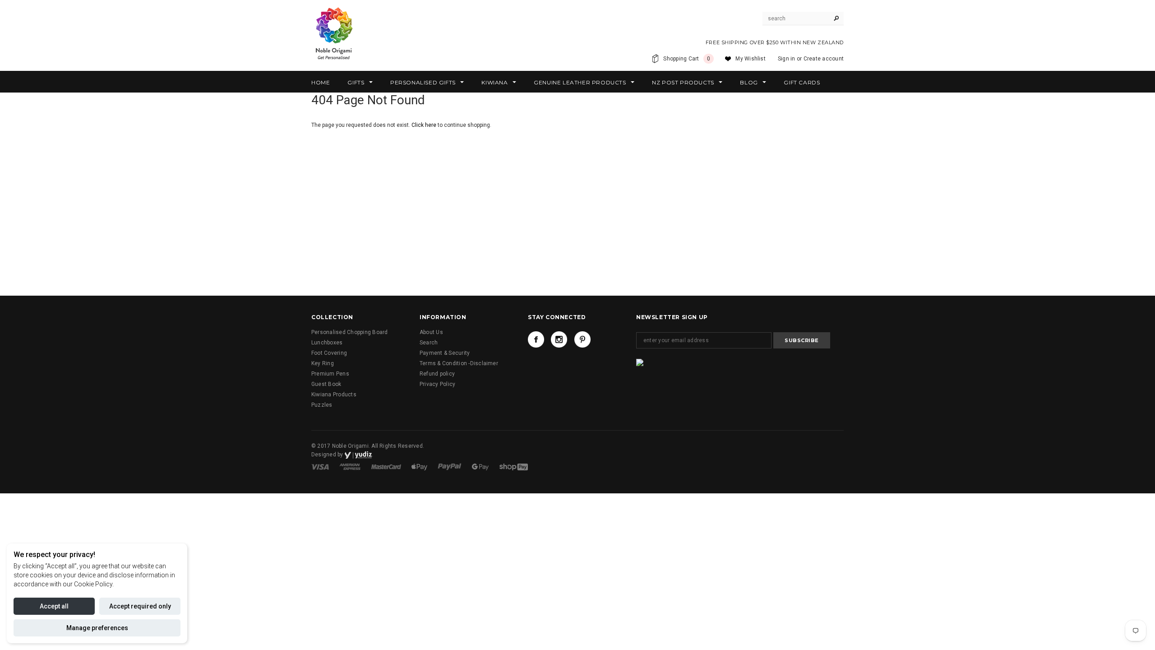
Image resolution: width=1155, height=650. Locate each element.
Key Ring (322, 363)
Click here (424, 125)
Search (429, 342)
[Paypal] (450, 466)
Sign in (786, 59)
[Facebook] (536, 339)
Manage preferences (97, 627)
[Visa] (320, 466)
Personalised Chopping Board (349, 332)
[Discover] (420, 466)
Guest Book (326, 384)
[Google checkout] (481, 466)
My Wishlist (750, 59)
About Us (431, 332)
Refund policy (437, 374)
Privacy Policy (437, 384)
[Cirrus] (513, 466)
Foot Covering (329, 353)
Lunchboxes (326, 342)
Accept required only (140, 606)
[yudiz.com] (358, 454)
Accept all (54, 606)
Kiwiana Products (333, 394)
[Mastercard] (386, 466)
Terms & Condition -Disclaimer (459, 363)
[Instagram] (559, 339)
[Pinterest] (582, 339)
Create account (824, 59)
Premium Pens (330, 374)
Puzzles (322, 405)
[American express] (350, 466)
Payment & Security (445, 353)
